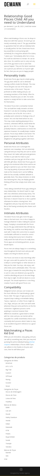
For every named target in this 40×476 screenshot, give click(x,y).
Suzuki (8, 440)
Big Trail (8, 370)
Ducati (8, 414)
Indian (8, 424)
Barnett (8, 453)
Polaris (8, 434)
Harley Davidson (11, 417)
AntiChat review (30, 26)
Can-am (8, 411)
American (9, 363)
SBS (7, 456)
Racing (8, 379)
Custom (8, 373)
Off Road (9, 376)
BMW (7, 407)
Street (8, 386)
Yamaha (8, 447)
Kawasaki (9, 427)
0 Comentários (10, 29)
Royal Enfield (10, 437)
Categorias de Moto (11, 361)
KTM (7, 430)
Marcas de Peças (10, 450)
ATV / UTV (9, 366)
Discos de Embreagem (13, 392)
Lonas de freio (11, 398)
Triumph (8, 443)
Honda (8, 421)
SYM (5, 459)
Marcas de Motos (10, 405)
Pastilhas (9, 402)
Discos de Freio (11, 395)
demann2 (10, 26)
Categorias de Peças (11, 389)
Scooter (8, 383)
